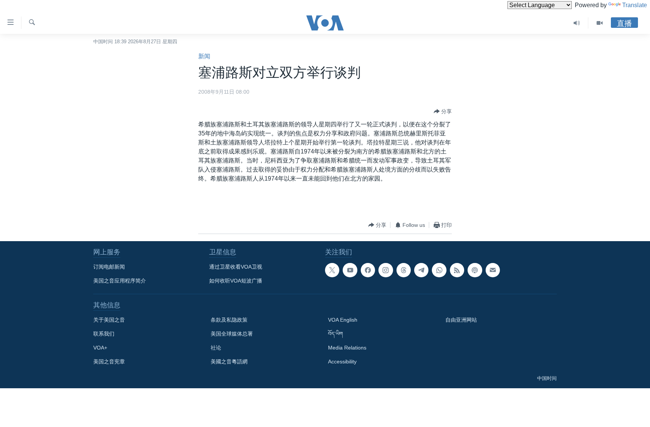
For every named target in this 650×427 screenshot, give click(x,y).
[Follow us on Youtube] (350, 270)
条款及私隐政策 (229, 320)
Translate (634, 5)
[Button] (443, 111)
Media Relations (347, 348)
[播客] (475, 270)
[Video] (599, 23)
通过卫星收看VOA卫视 (235, 267)
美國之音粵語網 (229, 362)
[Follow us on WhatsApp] (439, 270)
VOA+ (100, 348)
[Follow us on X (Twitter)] (332, 270)
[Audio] (576, 23)
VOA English (342, 320)
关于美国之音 (109, 320)
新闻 (204, 56)
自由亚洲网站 (461, 320)
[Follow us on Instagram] (385, 270)
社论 (216, 348)
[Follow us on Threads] (403, 270)
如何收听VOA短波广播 (235, 281)
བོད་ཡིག (335, 334)
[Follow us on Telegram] (421, 270)
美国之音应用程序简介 (119, 281)
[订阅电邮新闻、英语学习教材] (493, 270)
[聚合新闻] (457, 270)
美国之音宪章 (109, 362)
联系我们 (103, 334)
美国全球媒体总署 (232, 334)
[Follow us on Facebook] (368, 270)
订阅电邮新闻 (109, 267)
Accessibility (342, 362)
